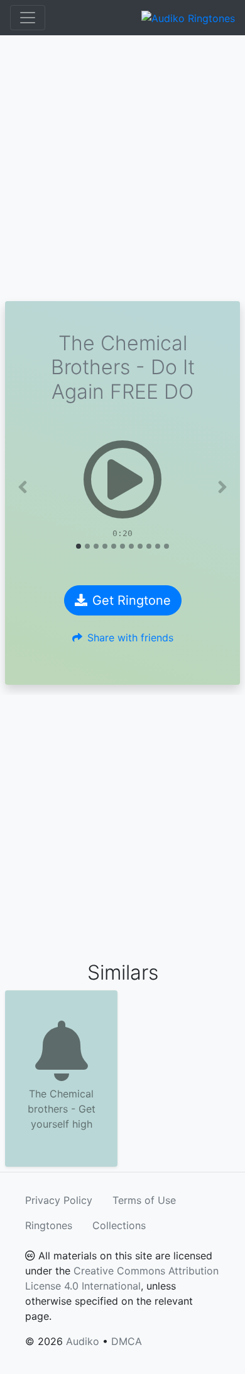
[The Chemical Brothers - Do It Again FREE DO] (122, 479)
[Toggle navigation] (27, 17)
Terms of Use (144, 1200)
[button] (22, 487)
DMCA (126, 1341)
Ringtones (48, 1225)
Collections (119, 1225)
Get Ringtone (131, 600)
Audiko (82, 1341)
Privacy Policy (58, 1200)
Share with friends (130, 637)
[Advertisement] (122, 168)
